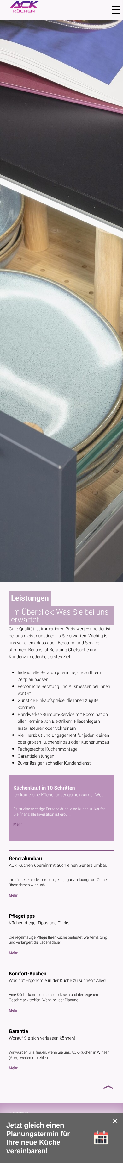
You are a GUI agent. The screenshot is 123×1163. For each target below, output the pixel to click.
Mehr (17, 824)
